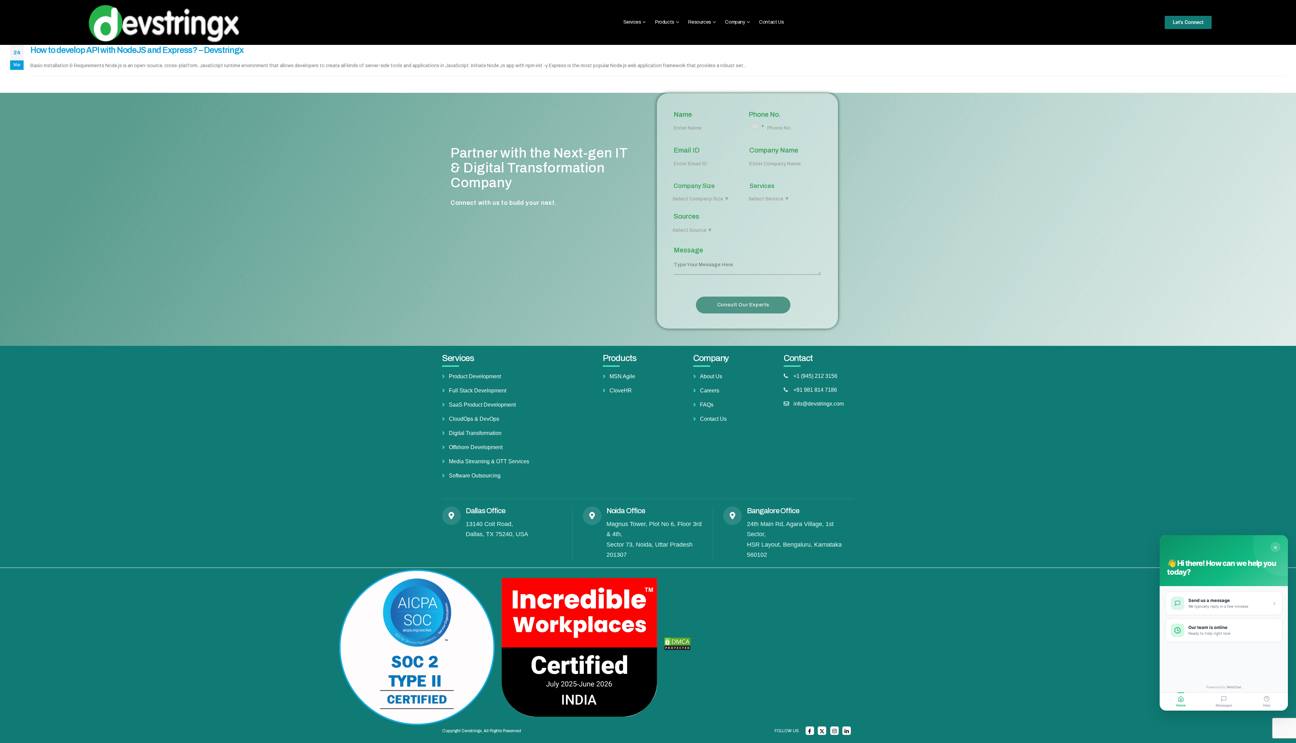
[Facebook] (810, 730)
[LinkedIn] (846, 730)
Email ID (687, 150)
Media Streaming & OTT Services (489, 461)
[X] (822, 730)
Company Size (694, 186)
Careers (709, 390)
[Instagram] (834, 730)
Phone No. (765, 114)
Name (683, 114)
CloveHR (621, 390)
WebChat (1233, 687)
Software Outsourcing (475, 475)
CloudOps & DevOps (474, 419)
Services (762, 186)
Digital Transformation (475, 433)
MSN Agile (622, 376)
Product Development (475, 376)
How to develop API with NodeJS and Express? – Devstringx (136, 50)
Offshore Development (476, 447)
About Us (711, 376)
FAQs (706, 405)
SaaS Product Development (482, 405)
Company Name (773, 150)
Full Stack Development (477, 390)
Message (688, 250)
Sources (686, 216)
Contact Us (771, 22)
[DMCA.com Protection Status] (677, 643)
